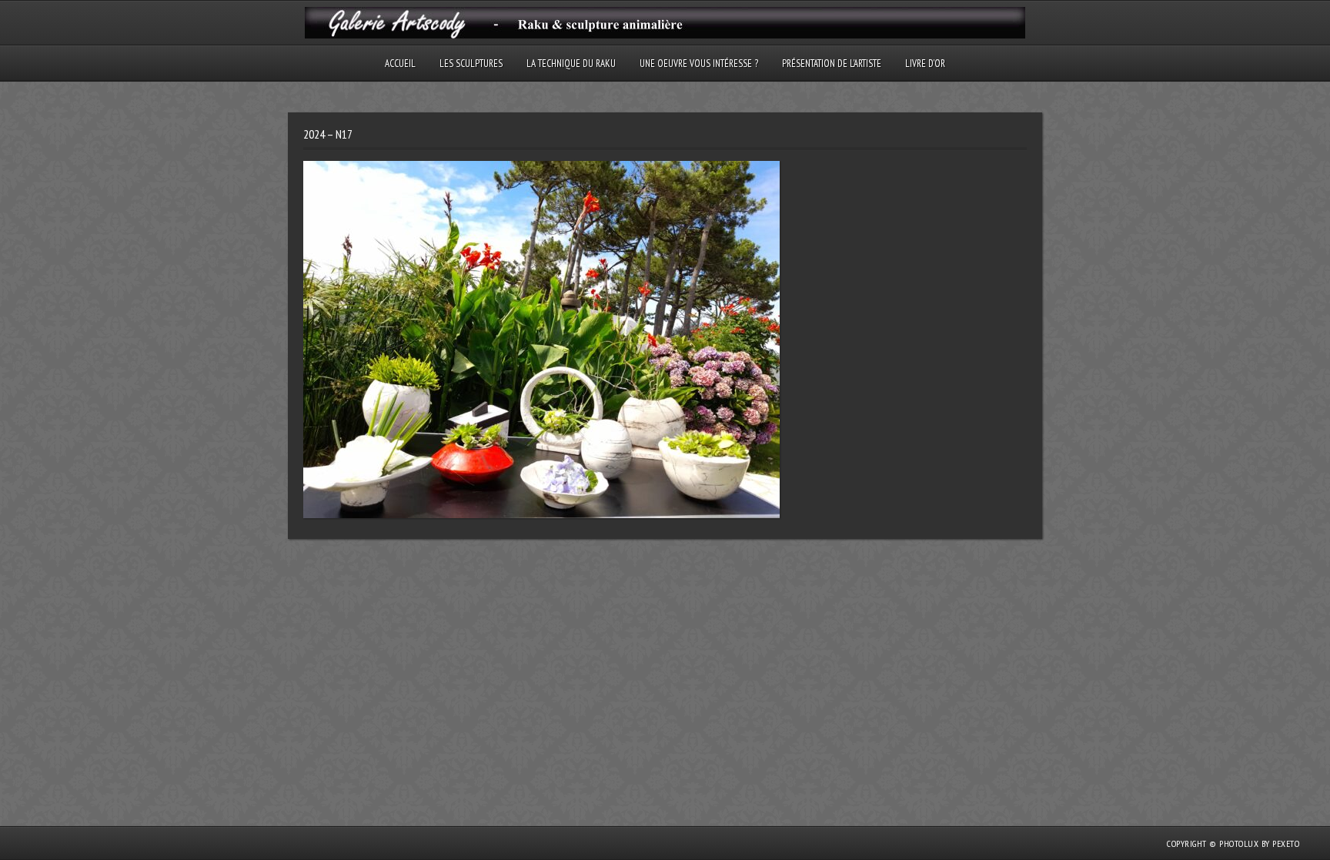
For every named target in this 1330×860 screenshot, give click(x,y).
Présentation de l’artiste (831, 63)
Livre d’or (925, 63)
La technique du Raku (571, 63)
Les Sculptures (471, 63)
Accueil (400, 63)
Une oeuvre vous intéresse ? (699, 63)
